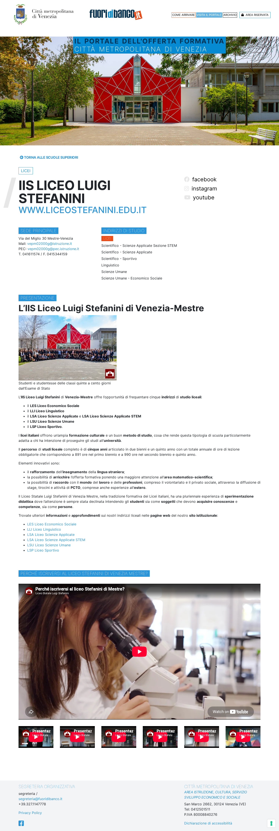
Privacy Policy (30, 813)
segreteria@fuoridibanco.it (40, 799)
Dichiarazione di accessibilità (208, 823)
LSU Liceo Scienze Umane (49, 545)
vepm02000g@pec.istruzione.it (53, 249)
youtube (202, 197)
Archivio (230, 15)
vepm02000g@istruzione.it (49, 243)
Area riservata (257, 15)
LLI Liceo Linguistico (44, 529)
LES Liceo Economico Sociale (51, 524)
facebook (204, 179)
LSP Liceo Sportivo (43, 550)
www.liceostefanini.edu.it (83, 210)
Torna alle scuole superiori (50, 157)
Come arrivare (183, 15)
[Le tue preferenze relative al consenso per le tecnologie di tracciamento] (271, 823)
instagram (203, 188)
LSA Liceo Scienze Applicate (51, 534)
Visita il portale (209, 15)
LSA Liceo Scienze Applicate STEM (56, 540)
